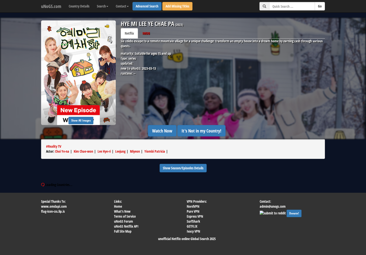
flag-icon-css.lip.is (53, 211)
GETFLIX (192, 226)
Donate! (294, 213)
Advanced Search (147, 6)
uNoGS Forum (123, 221)
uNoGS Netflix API (126, 226)
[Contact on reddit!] (273, 212)
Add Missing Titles (177, 6)
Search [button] (101, 6)
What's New (122, 211)
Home (118, 206)
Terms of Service (125, 216)
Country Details (79, 6)
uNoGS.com (51, 6)
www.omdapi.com (54, 206)
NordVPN (193, 206)
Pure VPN (193, 211)
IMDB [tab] (146, 33)
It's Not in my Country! (201, 131)
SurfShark (193, 221)
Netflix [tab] (129, 33)
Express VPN (195, 216)
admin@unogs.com (273, 206)
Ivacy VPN (193, 231)
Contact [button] (121, 6)
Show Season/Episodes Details (183, 168)
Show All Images (81, 120)
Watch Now (162, 131)
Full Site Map (122, 231)
